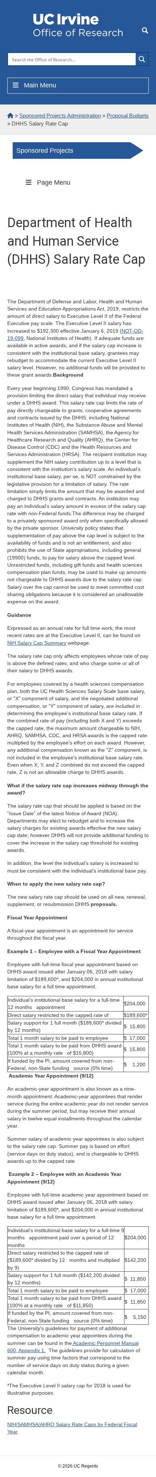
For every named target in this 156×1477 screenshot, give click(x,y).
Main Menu (40, 85)
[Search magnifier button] (142, 59)
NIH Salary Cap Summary (36, 643)
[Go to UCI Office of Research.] (10, 115)
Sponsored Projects (44, 150)
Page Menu (53, 182)
